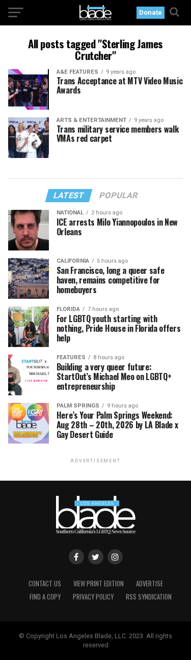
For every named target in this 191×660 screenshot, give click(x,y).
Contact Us (45, 583)
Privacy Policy (93, 597)
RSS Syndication (149, 597)
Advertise (149, 583)
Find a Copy (45, 597)
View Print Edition (98, 583)
